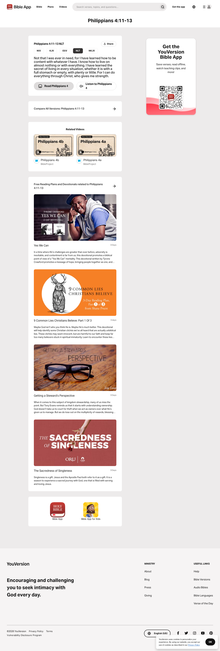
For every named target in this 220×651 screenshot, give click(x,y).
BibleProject (47, 164)
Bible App (57, 519)
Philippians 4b (53, 160)
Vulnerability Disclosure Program (24, 635)
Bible (39, 6)
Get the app (178, 6)
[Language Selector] (193, 6)
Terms (49, 631)
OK (210, 641)
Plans (51, 6)
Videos (63, 6)
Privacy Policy (36, 631)
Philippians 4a (95, 160)
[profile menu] (206, 6)
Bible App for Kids (90, 519)
